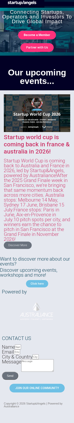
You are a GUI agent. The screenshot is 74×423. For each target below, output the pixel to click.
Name (8, 347)
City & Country (17, 356)
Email (8, 351)
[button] (73, 3)
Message (11, 362)
